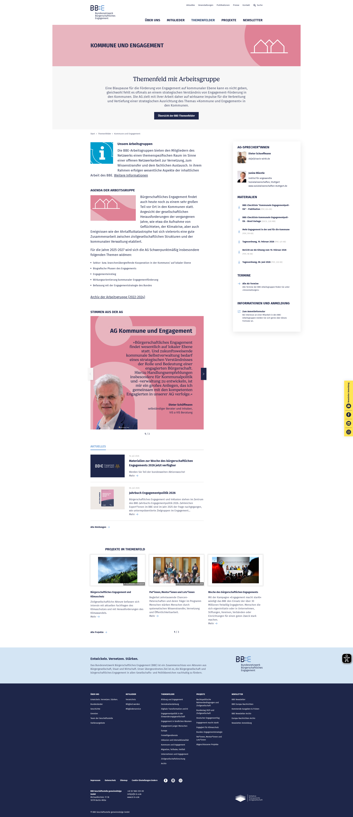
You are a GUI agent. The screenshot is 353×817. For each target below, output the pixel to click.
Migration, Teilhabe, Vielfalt (173, 749)
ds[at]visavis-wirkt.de (259, 158)
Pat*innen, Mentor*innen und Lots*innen (172, 592)
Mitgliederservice (133, 709)
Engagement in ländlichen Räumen (176, 721)
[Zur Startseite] (102, 12)
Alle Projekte (97, 632)
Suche (260, 5)
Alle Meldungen (98, 527)
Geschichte (95, 709)
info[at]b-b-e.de (134, 794)
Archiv (163, 763)
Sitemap (123, 780)
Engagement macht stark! (207, 723)
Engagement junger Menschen (174, 726)
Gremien (94, 713)
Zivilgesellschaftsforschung (173, 759)
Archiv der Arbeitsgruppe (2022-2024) (117, 297)
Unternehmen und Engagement (174, 754)
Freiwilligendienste (169, 735)
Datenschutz (110, 780)
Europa (164, 731)
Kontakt (246, 5)
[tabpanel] (147, 374)
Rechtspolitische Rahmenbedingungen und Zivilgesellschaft (207, 702)
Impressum (95, 780)
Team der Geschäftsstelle (101, 718)
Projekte (228, 20)
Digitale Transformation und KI (174, 709)
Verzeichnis (131, 699)
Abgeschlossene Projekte (207, 744)
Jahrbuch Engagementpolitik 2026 (152, 493)
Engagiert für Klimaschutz (207, 727)
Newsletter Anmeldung (242, 723)
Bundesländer (96, 704)
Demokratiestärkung (170, 704)
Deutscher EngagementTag (208, 718)
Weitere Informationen (131, 175)
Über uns (152, 20)
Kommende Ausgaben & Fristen (245, 709)
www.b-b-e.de (133, 797)
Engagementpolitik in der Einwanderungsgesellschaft (173, 715)
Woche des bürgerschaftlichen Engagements (233, 592)
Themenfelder (203, 20)
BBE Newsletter (238, 699)
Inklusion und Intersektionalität (175, 740)
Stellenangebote (97, 723)
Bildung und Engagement (172, 699)
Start (92, 134)
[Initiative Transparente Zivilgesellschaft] (249, 798)
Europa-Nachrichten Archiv (243, 718)
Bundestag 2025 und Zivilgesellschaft (205, 711)
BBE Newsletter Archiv (241, 713)
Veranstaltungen (205, 5)
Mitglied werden (133, 704)
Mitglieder (176, 20)
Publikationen (223, 5)
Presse (236, 5)
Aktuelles (190, 5)
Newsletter (253, 20)
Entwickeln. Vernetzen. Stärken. (104, 699)
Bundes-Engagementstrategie (209, 732)
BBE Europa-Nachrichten (242, 704)
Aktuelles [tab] (98, 446)
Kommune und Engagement (173, 745)
